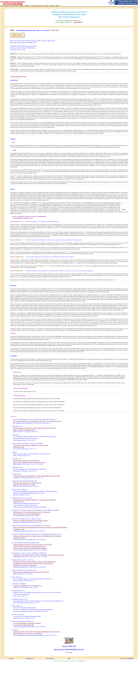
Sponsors (6, 5)
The (46, 5)
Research (27, 5)
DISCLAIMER (131, 658)
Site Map (52, 5)
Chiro (21, 5)
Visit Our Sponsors (29, 658)
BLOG (11, 5)
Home (2, 5)
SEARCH (57, 5)
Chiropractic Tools (38, 5)
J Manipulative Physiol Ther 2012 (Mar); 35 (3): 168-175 (33, 30)
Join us (69, 658)
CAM (32, 5)
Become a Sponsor (50, 658)
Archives (15, 5)
